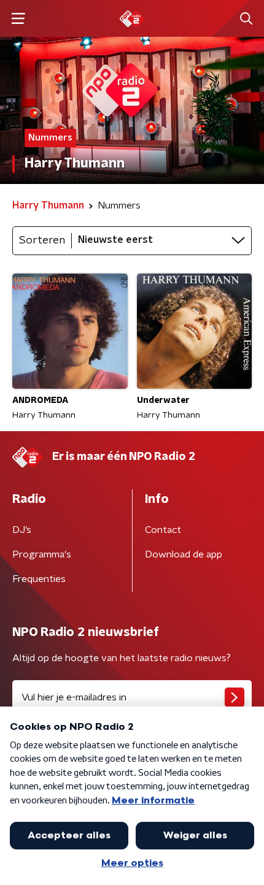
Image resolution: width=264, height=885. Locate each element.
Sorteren (42, 240)
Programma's (41, 554)
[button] (18, 18)
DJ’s (21, 530)
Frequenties (39, 579)
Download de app (183, 554)
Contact (163, 530)
